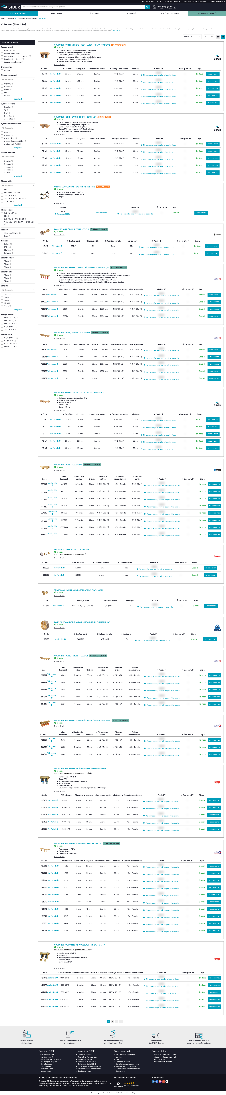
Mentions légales (96, 1093)
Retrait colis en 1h (148, 1)
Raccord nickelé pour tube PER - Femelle (72, 229)
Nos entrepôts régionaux (87, 1057)
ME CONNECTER (213, 74)
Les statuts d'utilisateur (87, 1062)
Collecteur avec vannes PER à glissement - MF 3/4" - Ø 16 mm (79, 945)
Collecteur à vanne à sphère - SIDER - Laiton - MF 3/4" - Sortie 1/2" (82, 45)
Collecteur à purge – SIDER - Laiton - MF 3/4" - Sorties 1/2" (79, 393)
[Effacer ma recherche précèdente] (33, 79)
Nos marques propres (48, 1062)
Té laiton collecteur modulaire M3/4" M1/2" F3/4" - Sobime (78, 590)
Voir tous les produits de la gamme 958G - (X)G (72, 950)
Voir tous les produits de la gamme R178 (69, 554)
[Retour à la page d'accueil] (10, 6)
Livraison (119, 1057)
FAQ (117, 1059)
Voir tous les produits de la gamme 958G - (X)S (72, 773)
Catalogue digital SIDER (87, 1064)
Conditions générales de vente (127, 1064)
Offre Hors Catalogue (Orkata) (89, 1066)
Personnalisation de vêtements (89, 1069)
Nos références (46, 1064)
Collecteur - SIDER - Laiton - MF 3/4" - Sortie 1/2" (75, 117)
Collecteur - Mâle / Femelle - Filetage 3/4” (72, 333)
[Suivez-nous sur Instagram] (160, 1081)
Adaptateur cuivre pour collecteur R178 (71, 550)
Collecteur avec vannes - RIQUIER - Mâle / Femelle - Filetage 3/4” (81, 268)
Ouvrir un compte (84, 1055)
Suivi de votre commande (125, 1055)
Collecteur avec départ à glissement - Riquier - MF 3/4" (78, 843)
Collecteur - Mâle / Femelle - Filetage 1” (71, 656)
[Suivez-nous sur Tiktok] (166, 1081)
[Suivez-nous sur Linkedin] (153, 1081)
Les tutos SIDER (159, 1059)
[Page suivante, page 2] (121, 1021)
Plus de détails (59, 65)
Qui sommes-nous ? (47, 1055)
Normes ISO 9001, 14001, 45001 (165, 1055)
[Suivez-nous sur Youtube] (163, 1081)
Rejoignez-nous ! (46, 1066)
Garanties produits (123, 1062)
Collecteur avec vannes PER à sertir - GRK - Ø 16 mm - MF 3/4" (80, 769)
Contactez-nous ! (84, 1071)
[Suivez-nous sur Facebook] (156, 1081)
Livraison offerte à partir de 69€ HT (169, 1)
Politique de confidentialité (126, 1066)
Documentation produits (162, 1062)
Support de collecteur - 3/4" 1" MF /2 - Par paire (74, 187)
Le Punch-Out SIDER (86, 1059)
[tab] (56, 1051)
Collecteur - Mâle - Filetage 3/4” (68, 465)
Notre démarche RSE (48, 1069)
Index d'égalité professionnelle (165, 1057)
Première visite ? (46, 1057)
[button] (217, 1)
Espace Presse (45, 1071)
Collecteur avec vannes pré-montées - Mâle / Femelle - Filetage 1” (82, 720)
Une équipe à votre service (50, 1059)
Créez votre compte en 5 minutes (194, 1)
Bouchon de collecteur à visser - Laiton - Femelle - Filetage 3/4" (82, 622)
